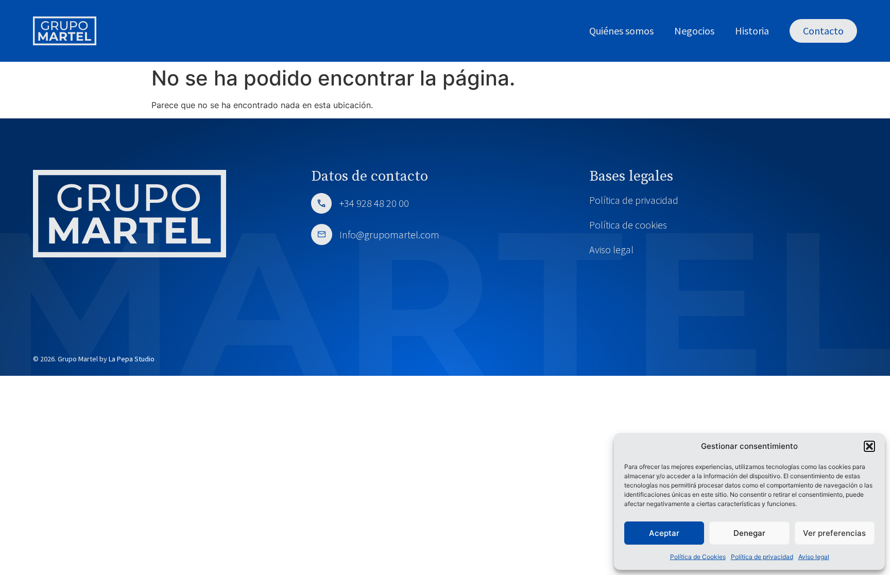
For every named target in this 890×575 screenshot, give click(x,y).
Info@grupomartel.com (388, 234)
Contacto (823, 30)
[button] (869, 446)
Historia (752, 30)
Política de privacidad (762, 557)
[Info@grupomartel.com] (321, 234)
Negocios (694, 30)
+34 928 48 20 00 (374, 203)
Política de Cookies (698, 557)
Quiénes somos (621, 30)
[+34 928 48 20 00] (321, 203)
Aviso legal (813, 557)
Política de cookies (628, 224)
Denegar (749, 533)
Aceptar (664, 533)
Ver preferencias (834, 533)
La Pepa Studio (132, 358)
